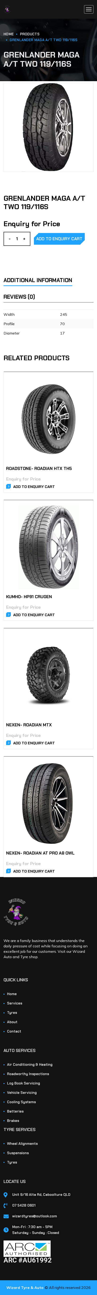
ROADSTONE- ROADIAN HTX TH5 (39, 468)
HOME (9, 34)
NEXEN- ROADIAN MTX (29, 725)
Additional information (38, 280)
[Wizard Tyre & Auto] (7, 9)
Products (30, 34)
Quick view (84, 385)
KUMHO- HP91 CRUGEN (29, 597)
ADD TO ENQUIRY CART (59, 239)
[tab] (44, 277)
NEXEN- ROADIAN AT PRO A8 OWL (40, 853)
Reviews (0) (19, 296)
